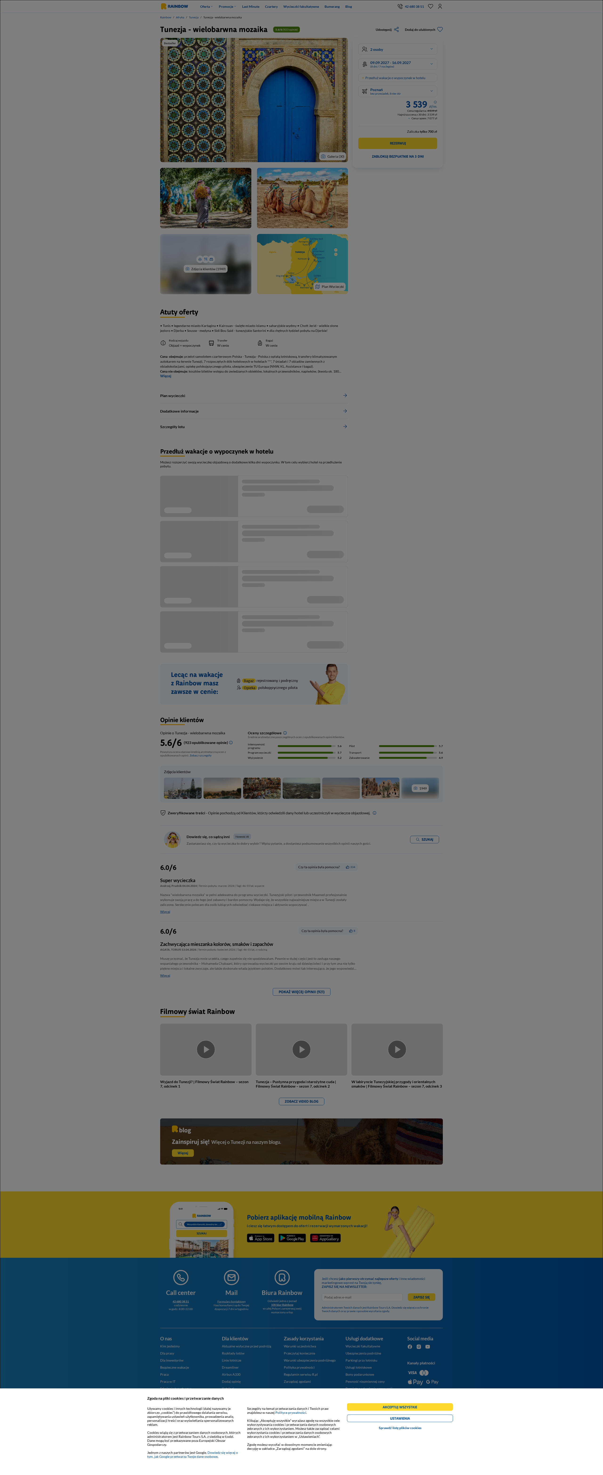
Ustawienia (408, 1419)
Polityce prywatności (290, 1413)
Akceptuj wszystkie (402, 1408)
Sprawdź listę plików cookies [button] (400, 1428)
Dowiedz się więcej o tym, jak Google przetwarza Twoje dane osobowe (192, 1455)
